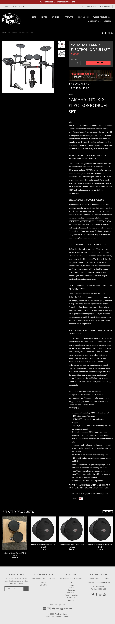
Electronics (83, 17)
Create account (91, 6)
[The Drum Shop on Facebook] (105, 33)
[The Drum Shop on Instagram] (108, 33)
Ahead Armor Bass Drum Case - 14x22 (72, 546)
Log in (81, 6)
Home (4, 33)
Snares (44, 17)
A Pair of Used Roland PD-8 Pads (15, 554)
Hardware (68, 17)
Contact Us (105, 578)
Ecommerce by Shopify (61, 616)
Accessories (93, 21)
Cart (106, 6)
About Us (43, 585)
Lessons (107, 21)
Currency (15, 6)
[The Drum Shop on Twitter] (102, 33)
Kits (34, 17)
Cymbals (55, 17)
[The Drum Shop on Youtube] (112, 33)
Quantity (74, 60)
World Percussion (101, 17)
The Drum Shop (61, 614)
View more (107, 512)
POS (47, 616)
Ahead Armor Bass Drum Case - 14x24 (100, 546)
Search (43, 582)
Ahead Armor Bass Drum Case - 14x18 (43, 546)
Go (26, 589)
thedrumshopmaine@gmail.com (98, 582)
